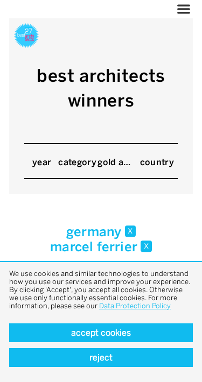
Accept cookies (101, 333)
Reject (101, 357)
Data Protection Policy (135, 306)
